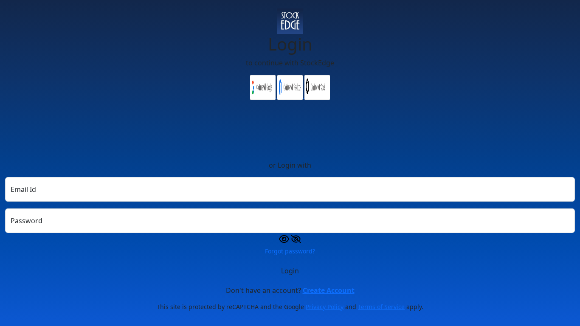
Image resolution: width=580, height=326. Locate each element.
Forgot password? (290, 251)
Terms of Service (381, 307)
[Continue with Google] (263, 95)
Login (290, 270)
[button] (290, 238)
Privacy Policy (324, 307)
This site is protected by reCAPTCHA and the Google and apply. (290, 307)
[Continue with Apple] (317, 95)
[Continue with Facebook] (290, 95)
